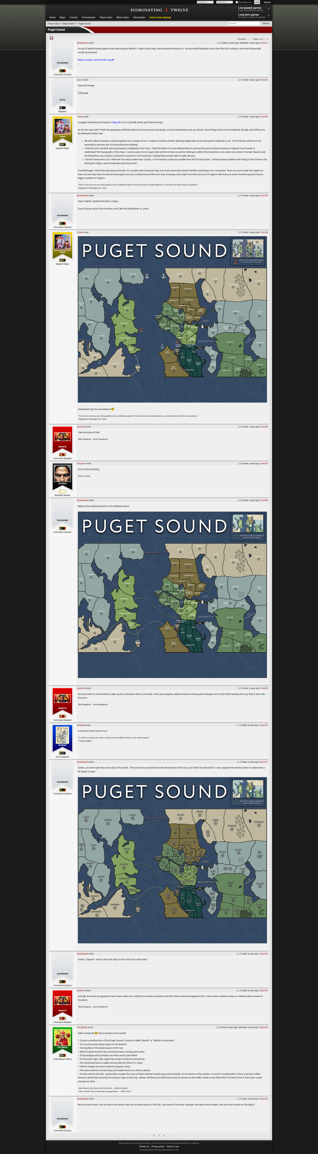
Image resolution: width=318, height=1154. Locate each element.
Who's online (122, 17)
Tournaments (88, 17)
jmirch (62, 100)
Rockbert (62, 745)
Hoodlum (62, 483)
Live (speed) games (250, 9)
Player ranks (106, 17)
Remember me (244, 2)
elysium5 (62, 446)
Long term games (251, 15)
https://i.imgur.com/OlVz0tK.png (95, 60)
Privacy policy (158, 1146)
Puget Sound (84, 23)
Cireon (62, 136)
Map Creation (69, 23)
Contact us (144, 1146)
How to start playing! (160, 17)
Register (267, 2)
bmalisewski (62, 63)
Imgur (115, 122)
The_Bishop (62, 1047)
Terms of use (173, 1146)
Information (139, 17)
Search (265, 23)
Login (257, 2)
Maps (62, 17)
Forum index (53, 23)
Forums (74, 17)
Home (52, 17)
